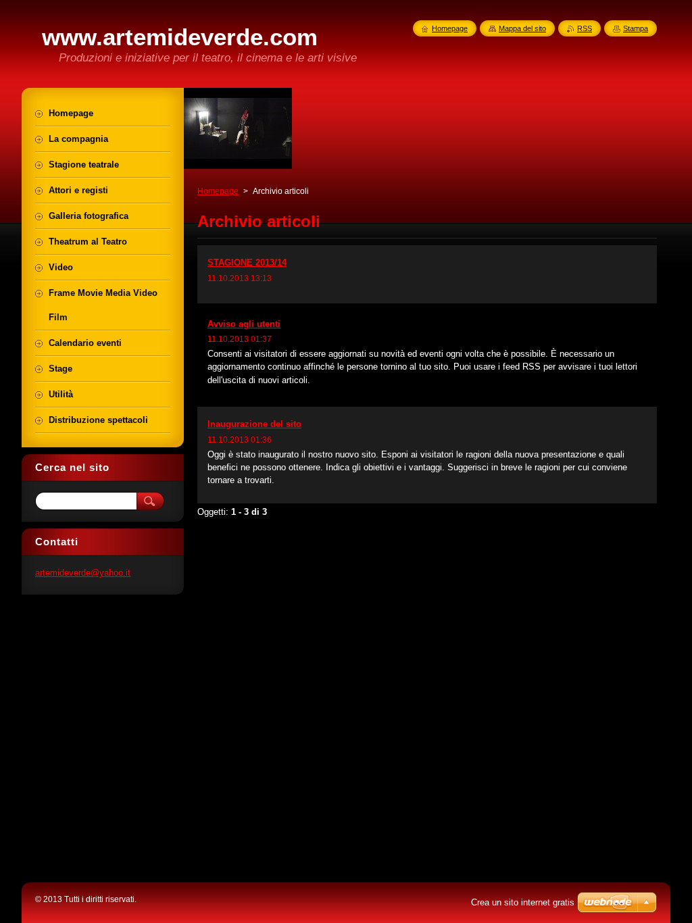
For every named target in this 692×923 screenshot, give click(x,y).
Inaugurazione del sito (254, 424)
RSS (584, 28)
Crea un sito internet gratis (522, 902)
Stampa (635, 28)
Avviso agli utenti (243, 324)
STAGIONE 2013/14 (247, 262)
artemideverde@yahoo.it (82, 573)
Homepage (218, 191)
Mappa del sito (522, 28)
